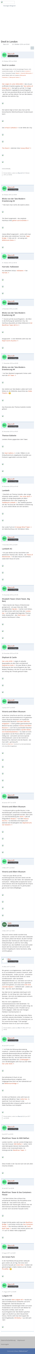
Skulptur (13, 819)
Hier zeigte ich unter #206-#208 (12, 84)
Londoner (27, 71)
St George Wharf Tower (22, 527)
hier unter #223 (25, 496)
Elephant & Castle (8, 665)
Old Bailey (17, 1318)
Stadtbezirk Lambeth (9, 502)
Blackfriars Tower (18, 1150)
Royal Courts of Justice (9, 341)
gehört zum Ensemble (19, 220)
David (21, 816)
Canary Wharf (24, 148)
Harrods (4, 273)
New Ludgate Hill (17, 1300)
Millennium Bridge (10, 1083)
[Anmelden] (28, 2)
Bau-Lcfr (6, 44)
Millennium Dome (8, 240)
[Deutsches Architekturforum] (8, 2)
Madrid (17, 73)
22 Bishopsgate (24, 1059)
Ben (19, 1028)
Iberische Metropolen (26, 73)
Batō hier (10, 744)
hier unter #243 (7, 1064)
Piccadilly (5, 1269)
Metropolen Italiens (14, 77)
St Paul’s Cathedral (11, 128)
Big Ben (14, 609)
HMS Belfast (18, 1144)
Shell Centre (22, 615)
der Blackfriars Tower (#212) (17, 324)
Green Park (19, 1265)
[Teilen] (32, 48)
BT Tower (11, 375)
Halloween (20, 271)
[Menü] (32, 2)
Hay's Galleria (9, 453)
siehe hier (24, 1099)
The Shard (5, 148)
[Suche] (23, 2)
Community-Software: (17, 1351)
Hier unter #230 (7, 661)
